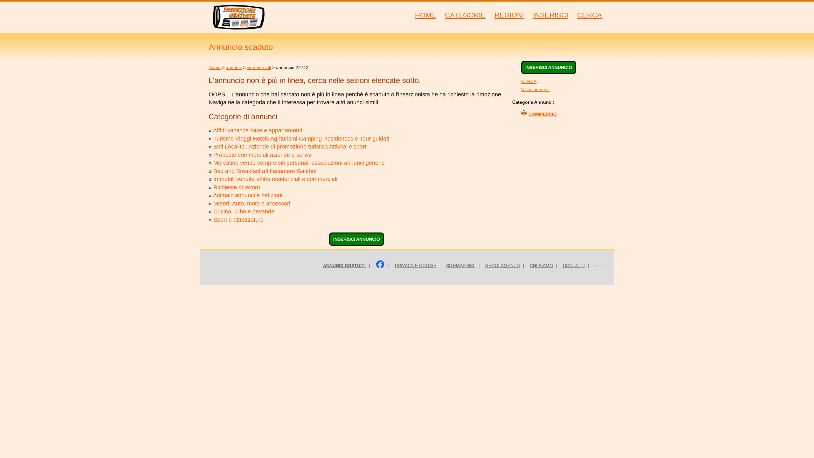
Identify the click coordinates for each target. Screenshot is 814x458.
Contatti (574, 265)
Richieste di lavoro (236, 187)
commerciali (259, 67)
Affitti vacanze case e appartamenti (257, 130)
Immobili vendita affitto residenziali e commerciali (275, 179)
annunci (234, 67)
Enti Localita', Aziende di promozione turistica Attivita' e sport (289, 146)
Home (215, 67)
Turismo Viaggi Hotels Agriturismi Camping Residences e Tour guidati (301, 138)
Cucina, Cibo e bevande (243, 211)
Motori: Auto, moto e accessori (251, 203)
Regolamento (502, 265)
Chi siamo (541, 265)
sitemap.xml (460, 265)
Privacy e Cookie (415, 265)
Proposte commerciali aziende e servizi (263, 155)
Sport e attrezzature (238, 220)
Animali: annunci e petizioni (247, 195)
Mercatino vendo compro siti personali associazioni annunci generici (299, 163)
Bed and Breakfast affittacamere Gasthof (265, 171)
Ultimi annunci (535, 89)
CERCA (528, 81)
